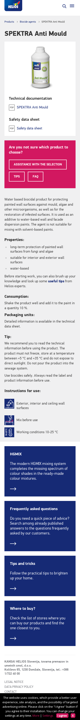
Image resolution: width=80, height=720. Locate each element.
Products (9, 22)
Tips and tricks (22, 564)
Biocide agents (28, 22)
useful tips (56, 281)
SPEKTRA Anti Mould (32, 107)
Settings (47, 716)
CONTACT (10, 691)
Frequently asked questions (34, 509)
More (36, 716)
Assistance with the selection (38, 164)
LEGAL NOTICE (14, 682)
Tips (17, 176)
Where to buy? (22, 609)
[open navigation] (72, 5)
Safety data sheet (29, 128)
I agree (62, 716)
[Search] (64, 5)
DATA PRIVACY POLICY (18, 686)
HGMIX (16, 454)
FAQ (35, 176)
